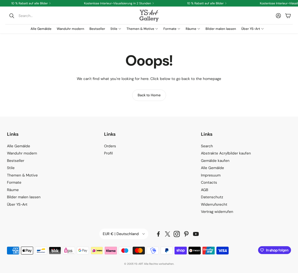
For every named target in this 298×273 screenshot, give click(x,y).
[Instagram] (177, 234)
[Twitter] (167, 234)
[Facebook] (158, 234)
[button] (36, 15)
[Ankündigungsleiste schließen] (293, 3)
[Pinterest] (186, 234)
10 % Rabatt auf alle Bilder (29, 3)
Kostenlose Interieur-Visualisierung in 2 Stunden (117, 3)
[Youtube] (196, 234)
